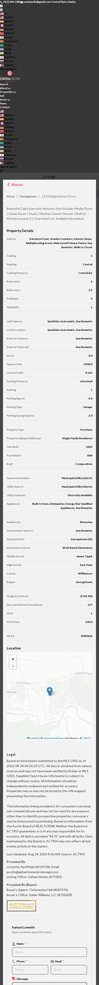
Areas (3, 99)
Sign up (4, 68)
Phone (22, 961)
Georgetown (28, 196)
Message (22, 978)
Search (4, 84)
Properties (6, 91)
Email (59, 961)
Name (21, 943)
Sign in (13, 68)
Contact (5, 107)
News (3, 103)
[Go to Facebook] (1, 5)
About (4, 88)
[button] (49, 691)
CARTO (86, 738)
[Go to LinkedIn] (1, 9)
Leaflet (34, 738)
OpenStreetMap (53, 738)
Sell (2, 95)
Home (11, 196)
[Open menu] (1, 171)
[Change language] (3, 14)
